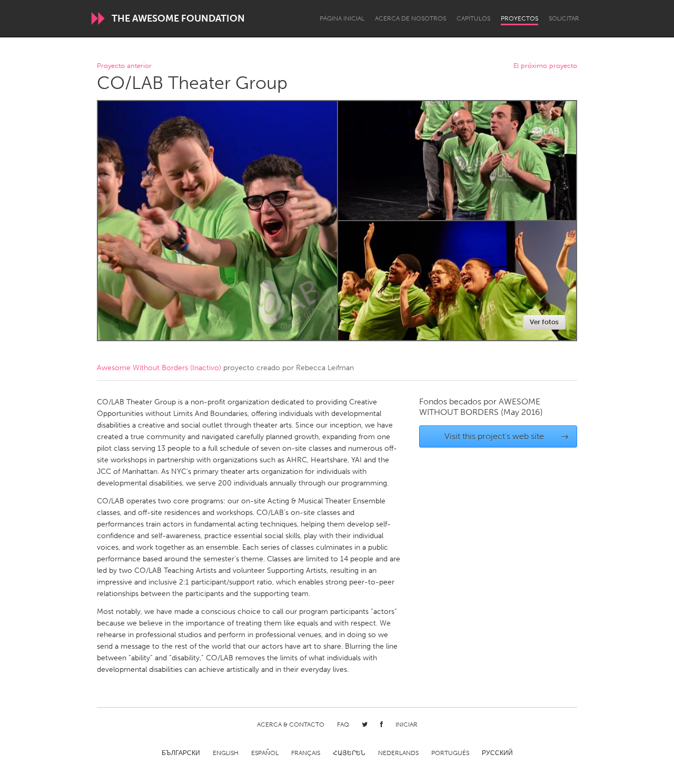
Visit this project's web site (506, 436)
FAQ (343, 724)
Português (450, 753)
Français (305, 753)
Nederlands (398, 753)
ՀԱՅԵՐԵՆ (349, 753)
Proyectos (519, 18)
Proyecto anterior (124, 66)
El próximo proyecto (545, 66)
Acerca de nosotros (410, 18)
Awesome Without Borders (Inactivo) (159, 367)
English (226, 753)
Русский (497, 753)
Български (181, 753)
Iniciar (406, 724)
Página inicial (342, 18)
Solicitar (564, 18)
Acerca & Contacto (290, 724)
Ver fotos (544, 322)
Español (265, 753)
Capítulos (473, 18)
